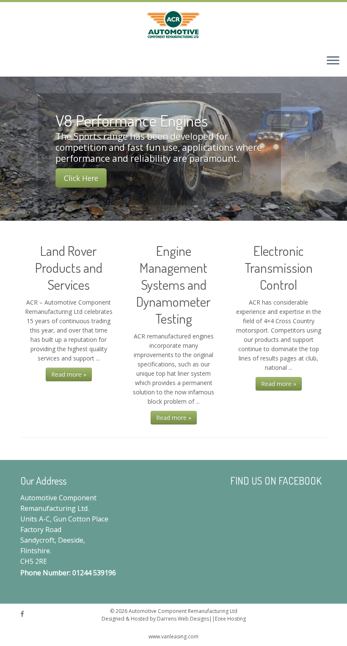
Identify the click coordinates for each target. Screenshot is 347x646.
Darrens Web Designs (183, 619)
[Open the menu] (333, 61)
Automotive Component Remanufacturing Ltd (183, 611)
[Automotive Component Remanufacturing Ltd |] (173, 25)
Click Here (81, 178)
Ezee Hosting (230, 619)
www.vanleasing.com (173, 636)
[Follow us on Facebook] (25, 614)
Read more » (68, 374)
